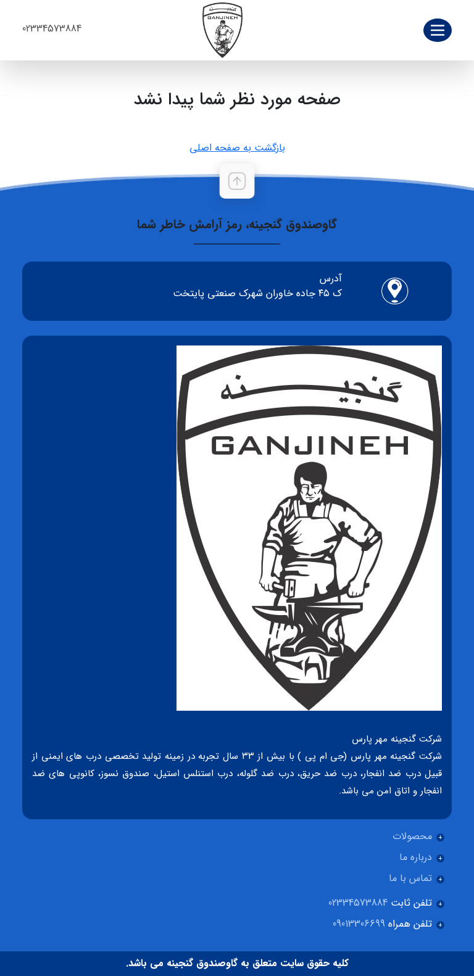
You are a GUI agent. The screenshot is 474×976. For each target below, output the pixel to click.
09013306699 (359, 924)
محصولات (412, 836)
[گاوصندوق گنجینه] (222, 30)
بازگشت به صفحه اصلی (237, 148)
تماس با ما (410, 878)
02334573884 (51, 29)
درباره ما (415, 857)
